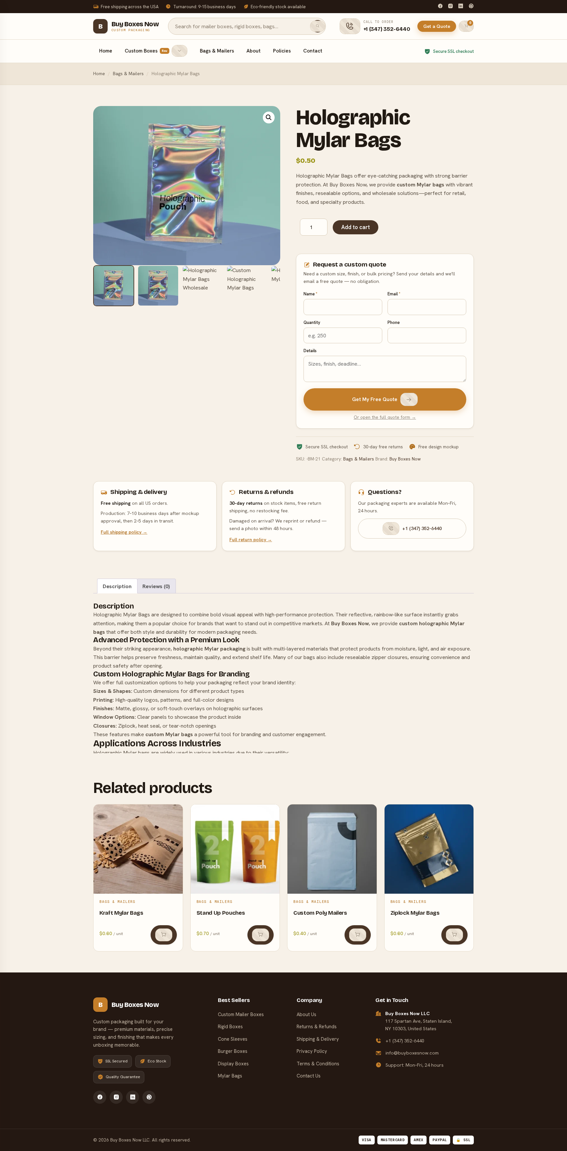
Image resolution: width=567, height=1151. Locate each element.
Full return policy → (250, 540)
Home (105, 51)
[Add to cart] (164, 935)
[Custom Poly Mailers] (332, 849)
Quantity (312, 322)
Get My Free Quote (374, 399)
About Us (306, 1014)
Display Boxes (233, 1063)
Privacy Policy (312, 1051)
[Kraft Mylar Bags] (138, 849)
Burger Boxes (232, 1051)
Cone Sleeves (232, 1039)
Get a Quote (436, 26)
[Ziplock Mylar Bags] (429, 849)
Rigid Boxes (230, 1026)
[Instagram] (450, 6)
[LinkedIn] (461, 6)
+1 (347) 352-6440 (422, 528)
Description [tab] (117, 586)
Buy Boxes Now (405, 459)
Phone (394, 322)
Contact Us (309, 1076)
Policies (282, 51)
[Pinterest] (471, 6)
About (253, 51)
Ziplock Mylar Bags (415, 913)
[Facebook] (440, 6)
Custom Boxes (146, 51)
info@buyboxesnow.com (412, 1053)
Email (394, 294)
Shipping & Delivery (318, 1039)
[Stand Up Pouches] (235, 849)
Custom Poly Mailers (320, 913)
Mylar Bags (230, 1076)
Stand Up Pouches (221, 913)
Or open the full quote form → (385, 417)
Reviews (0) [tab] (156, 586)
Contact (312, 51)
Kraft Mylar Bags (121, 913)
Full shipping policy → (124, 532)
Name (310, 294)
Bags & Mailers (217, 51)
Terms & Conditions (318, 1063)
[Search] (317, 26)
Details (310, 350)
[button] (269, 117)
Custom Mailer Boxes (241, 1014)
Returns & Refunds (317, 1026)
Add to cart (355, 227)
